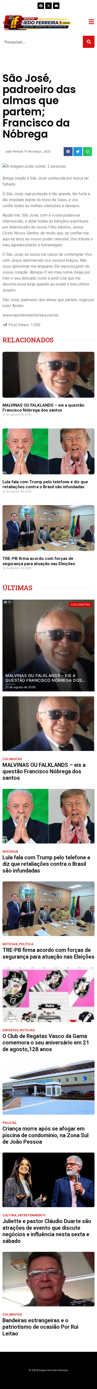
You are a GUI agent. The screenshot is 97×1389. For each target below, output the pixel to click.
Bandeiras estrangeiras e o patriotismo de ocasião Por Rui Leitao (40, 1327)
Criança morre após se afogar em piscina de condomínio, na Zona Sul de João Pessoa (45, 1135)
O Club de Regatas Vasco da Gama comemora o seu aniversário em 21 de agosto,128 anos (45, 1042)
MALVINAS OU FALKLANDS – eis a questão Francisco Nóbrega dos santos (43, 408)
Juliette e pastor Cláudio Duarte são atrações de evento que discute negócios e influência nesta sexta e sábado (46, 1231)
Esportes (10, 1030)
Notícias (9, 944)
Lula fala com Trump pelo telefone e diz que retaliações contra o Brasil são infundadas (45, 484)
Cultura (9, 1215)
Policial (9, 1123)
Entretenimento (32, 1215)
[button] (68, 151)
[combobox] (42, 42)
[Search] (89, 42)
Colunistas (12, 759)
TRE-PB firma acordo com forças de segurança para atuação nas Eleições (38, 561)
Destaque (10, 851)
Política (26, 944)
